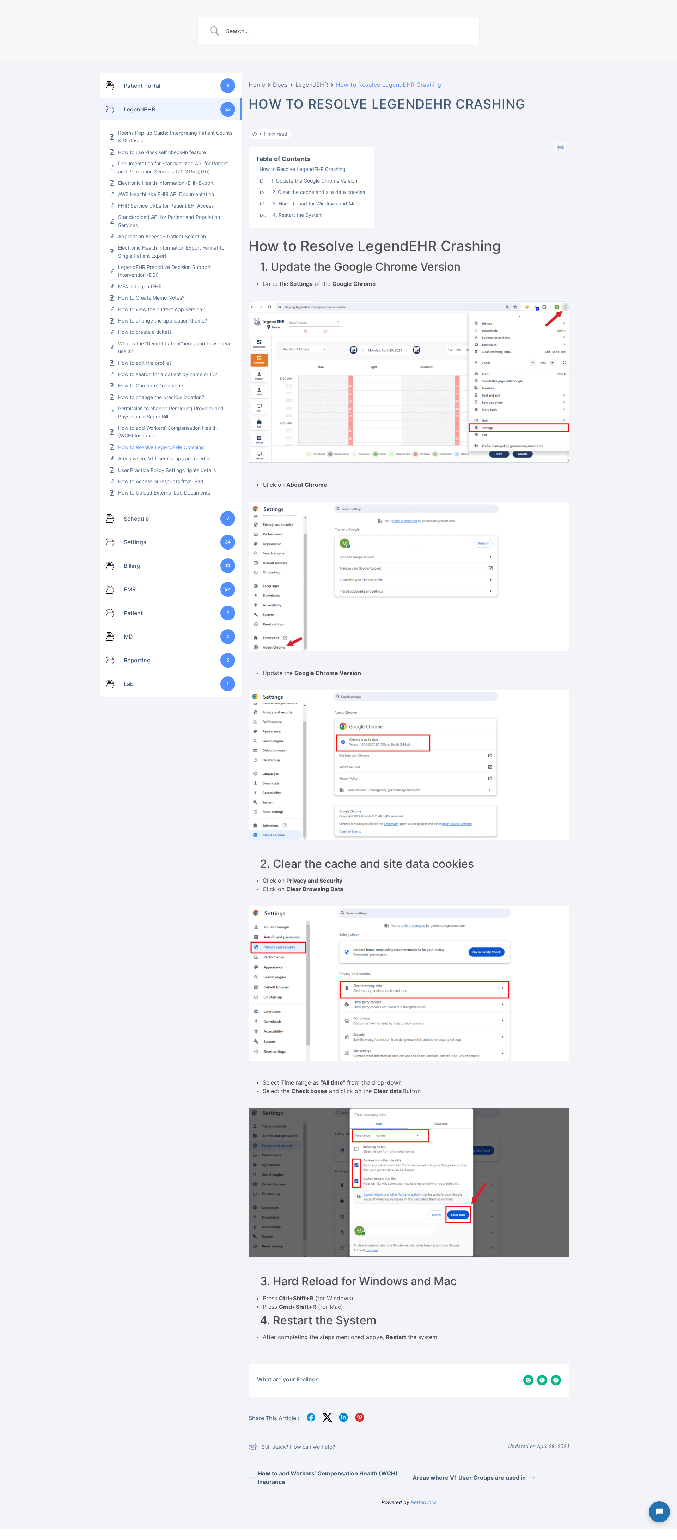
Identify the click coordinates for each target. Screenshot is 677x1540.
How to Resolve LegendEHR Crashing (303, 169)
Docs (280, 84)
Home (257, 84)
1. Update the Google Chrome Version (311, 181)
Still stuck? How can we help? (298, 1446)
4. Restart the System (295, 215)
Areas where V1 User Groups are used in (469, 1477)
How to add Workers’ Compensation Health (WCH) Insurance (328, 1477)
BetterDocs (424, 1502)
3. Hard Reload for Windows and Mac (313, 204)
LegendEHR (311, 84)
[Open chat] (659, 1511)
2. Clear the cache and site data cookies (316, 192)
